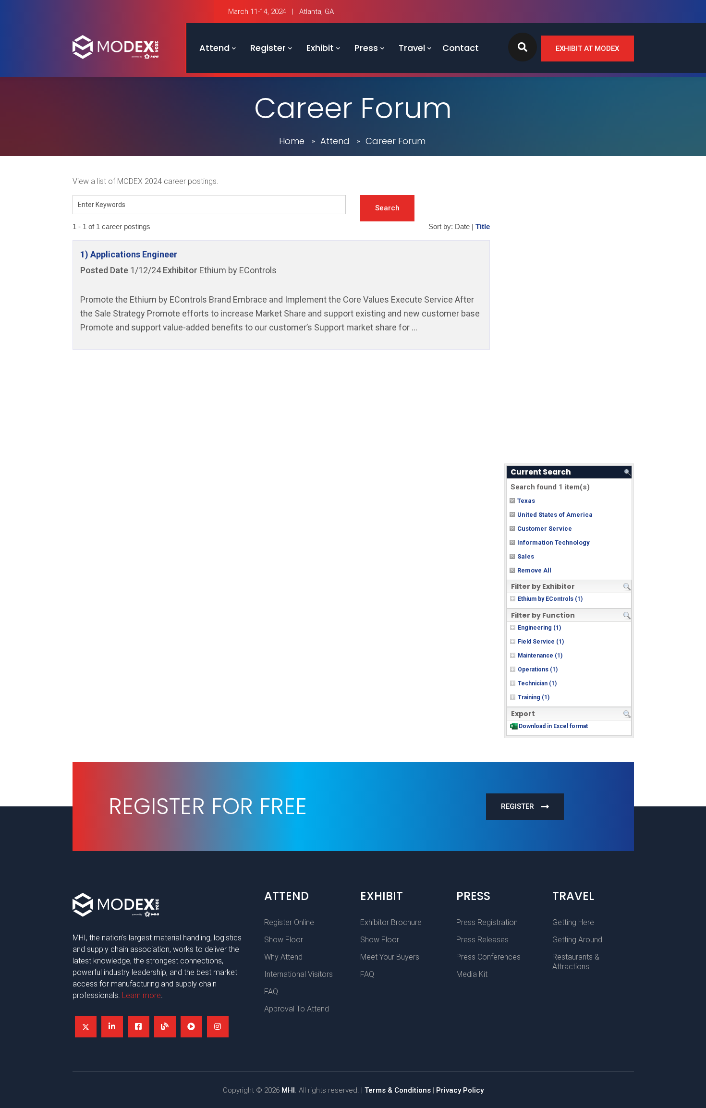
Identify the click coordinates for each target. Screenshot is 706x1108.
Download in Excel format (553, 726)
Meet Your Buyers (389, 957)
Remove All (534, 570)
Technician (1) (537, 683)
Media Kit (471, 974)
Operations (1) (538, 669)
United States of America (555, 514)
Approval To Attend (296, 1008)
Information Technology (553, 542)
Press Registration (487, 922)
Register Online (289, 922)
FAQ (271, 991)
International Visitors (298, 974)
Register (268, 48)
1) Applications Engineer (128, 254)
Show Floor (283, 939)
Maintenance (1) (540, 655)
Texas (526, 500)
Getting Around (577, 939)
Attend (214, 48)
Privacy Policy (460, 1090)
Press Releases (482, 939)
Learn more (141, 995)
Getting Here (573, 922)
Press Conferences (488, 957)
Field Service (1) (541, 641)
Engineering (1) (539, 627)
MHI (288, 1090)
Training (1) (533, 697)
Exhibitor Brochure (391, 922)
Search (387, 208)
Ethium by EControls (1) (550, 599)
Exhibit (320, 48)
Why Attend (283, 957)
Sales (525, 556)
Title (482, 227)
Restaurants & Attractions (575, 961)
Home (291, 141)
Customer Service (544, 528)
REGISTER (517, 806)
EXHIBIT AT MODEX (587, 48)
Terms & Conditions (398, 1090)
